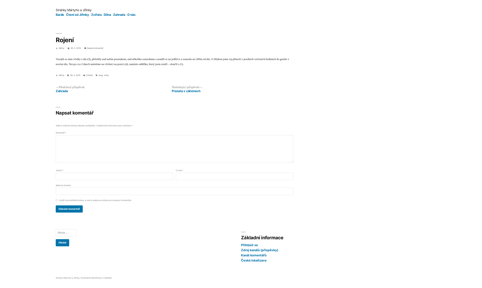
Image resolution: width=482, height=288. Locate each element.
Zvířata (96, 15)
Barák (60, 15)
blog (101, 75)
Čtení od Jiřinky (77, 15)
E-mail (179, 170)
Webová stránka (63, 185)
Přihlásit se (249, 245)
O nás (131, 15)
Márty (61, 48)
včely (106, 75)
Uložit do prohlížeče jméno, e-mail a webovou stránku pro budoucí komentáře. (95, 200)
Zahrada (119, 15)
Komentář (61, 133)
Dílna (107, 15)
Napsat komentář (95, 48)
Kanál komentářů (253, 255)
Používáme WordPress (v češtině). (96, 278)
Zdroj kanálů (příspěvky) (259, 250)
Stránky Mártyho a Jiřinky (74, 10)
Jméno (59, 170)
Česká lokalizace (254, 260)
